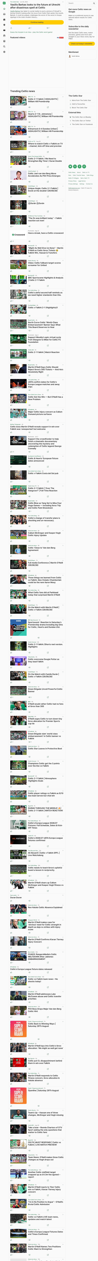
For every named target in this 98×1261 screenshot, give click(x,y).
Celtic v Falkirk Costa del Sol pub (43, 473)
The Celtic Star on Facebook (82, 124)
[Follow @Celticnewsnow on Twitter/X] (75, 166)
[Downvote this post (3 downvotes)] (30, 345)
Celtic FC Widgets (73, 178)
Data (69, 175)
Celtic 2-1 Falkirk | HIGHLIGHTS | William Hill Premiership (43, 100)
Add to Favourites (78, 104)
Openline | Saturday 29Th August (43, 1090)
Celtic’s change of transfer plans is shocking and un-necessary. (44, 519)
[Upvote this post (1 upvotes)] (11, 286)
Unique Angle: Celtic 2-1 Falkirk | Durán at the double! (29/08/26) (43, 189)
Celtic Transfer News (79, 175)
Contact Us (89, 184)
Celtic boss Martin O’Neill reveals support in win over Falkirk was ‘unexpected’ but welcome (34, 428)
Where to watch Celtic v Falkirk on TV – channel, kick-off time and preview (45, 145)
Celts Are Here (32, 530)
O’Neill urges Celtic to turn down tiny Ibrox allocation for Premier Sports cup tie (45, 721)
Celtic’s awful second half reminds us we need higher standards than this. (45, 293)
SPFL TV (30, 96)
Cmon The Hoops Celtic (35, 156)
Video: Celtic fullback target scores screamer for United (44, 264)
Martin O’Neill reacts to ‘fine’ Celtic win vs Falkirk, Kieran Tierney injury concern (44, 1189)
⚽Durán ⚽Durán (36, 203)
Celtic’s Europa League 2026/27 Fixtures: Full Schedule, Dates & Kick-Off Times (45, 825)
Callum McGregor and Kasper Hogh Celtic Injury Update (44, 534)
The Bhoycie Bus (33, 850)
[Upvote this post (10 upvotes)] (11, 241)
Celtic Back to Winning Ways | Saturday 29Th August (42, 1025)
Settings (82, 184)
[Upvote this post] (29, 28)
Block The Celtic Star (79, 108)
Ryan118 (30, 806)
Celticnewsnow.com (74, 188)
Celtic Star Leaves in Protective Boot (45, 748)
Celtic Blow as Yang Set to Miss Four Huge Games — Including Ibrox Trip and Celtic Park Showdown (45, 505)
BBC (29, 701)
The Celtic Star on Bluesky (81, 117)
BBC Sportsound (33, 620)
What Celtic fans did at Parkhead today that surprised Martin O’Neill (44, 593)
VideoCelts (31, 657)
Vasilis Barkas (15, 11)
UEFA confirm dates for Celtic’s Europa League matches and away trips (44, 384)
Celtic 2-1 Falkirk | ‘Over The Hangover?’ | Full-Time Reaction (42, 489)
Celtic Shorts (32, 260)
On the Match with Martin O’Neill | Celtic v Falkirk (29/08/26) (43, 608)
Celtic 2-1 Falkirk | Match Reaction (44, 352)
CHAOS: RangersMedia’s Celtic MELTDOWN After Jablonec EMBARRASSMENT (42, 956)
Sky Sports (31, 1058)
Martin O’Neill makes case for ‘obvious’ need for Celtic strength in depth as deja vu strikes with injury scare (44, 926)
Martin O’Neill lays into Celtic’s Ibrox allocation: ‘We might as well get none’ (45, 1047)
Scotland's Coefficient (34, 456)
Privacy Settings (73, 184)
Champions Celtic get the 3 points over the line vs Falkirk (44, 764)
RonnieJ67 (31, 245)
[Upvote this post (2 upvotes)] (11, 152)
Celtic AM (31, 350)
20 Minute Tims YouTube (35, 216)
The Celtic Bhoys (33, 820)
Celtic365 (31, 1125)
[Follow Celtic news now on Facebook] (79, 166)
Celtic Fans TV (32, 486)
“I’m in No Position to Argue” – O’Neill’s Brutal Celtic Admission (45, 1203)
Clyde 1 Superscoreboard (35, 1021)
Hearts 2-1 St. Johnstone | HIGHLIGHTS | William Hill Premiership (45, 115)
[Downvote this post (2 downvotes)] (30, 241)
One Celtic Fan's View (34, 394)
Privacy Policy (72, 181)
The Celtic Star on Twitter (81, 121)
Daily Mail (30, 716)
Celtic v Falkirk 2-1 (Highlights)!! (43, 307)
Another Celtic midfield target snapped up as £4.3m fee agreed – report (44, 1174)
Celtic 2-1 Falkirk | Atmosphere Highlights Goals (42, 779)
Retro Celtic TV (85, 178)
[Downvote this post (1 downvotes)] (30, 152)
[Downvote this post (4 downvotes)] (30, 451)
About (79, 172)
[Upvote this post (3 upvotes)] (11, 226)
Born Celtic (31, 952)
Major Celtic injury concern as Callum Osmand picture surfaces (45, 413)
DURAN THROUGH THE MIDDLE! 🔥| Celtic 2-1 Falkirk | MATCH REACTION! (45, 809)
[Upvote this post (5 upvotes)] (11, 1135)
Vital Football (32, 171)
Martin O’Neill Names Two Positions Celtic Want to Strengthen (44, 1247)
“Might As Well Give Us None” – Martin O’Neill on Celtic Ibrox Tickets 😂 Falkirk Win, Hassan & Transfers (45, 250)
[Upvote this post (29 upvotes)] (11, 451)
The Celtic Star (14, 2)
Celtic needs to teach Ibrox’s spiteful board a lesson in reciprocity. (45, 869)
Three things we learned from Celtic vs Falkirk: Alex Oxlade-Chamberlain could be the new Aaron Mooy (44, 580)
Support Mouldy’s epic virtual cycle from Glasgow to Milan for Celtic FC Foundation (44, 339)
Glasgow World (32, 920)
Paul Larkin (13, 895)
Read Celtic (31, 320)
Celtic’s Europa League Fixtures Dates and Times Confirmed (45, 1233)
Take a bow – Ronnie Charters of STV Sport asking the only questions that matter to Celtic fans (45, 1129)
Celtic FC (30, 835)
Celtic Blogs (90, 175)
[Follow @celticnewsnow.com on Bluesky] (70, 166)
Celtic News (71, 172)
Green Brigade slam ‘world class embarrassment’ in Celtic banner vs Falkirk (44, 736)
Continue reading (37, 22)
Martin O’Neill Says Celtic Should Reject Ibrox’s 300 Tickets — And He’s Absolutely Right (45, 369)
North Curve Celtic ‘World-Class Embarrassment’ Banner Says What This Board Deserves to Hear (44, 324)
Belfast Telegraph (15, 424)
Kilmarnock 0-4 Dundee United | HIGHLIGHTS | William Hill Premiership (45, 130)
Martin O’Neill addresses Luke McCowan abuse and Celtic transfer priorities (44, 996)
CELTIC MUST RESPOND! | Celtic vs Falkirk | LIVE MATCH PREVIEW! (44, 1143)
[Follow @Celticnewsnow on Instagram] (84, 166)
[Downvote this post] (48, 28)
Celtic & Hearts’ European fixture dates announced (43, 459)
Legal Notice (81, 181)
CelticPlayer (31, 186)
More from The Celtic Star (81, 100)
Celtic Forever (32, 642)
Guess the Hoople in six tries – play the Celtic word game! (31, 32)
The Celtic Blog (32, 290)
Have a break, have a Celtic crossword (46, 233)
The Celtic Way (32, 379)
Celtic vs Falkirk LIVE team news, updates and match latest (43, 1218)
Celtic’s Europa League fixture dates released (31, 969)
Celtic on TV (31, 141)
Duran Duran (16, 897)
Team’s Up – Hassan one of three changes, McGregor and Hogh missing (45, 1113)
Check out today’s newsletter (81, 44)
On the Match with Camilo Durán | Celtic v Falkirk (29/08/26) (43, 675)
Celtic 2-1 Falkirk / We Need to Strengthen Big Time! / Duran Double (45, 159)
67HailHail (31, 409)
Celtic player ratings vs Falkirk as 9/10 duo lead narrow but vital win (45, 794)
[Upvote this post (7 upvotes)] (11, 345)
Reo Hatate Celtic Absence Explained (45, 907)
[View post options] (63, 97)
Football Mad (32, 305)
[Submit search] (94, 3)
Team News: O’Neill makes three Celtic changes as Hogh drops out (46, 1158)
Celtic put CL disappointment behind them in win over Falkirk (45, 1062)
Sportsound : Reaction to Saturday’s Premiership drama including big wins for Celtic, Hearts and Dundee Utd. (45, 624)
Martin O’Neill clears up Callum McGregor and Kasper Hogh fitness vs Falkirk (45, 885)
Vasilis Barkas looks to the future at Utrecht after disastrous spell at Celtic (35, 6)
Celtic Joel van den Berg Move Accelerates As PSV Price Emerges (44, 174)
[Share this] (11, 28)
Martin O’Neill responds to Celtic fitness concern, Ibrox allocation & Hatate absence (44, 1078)
